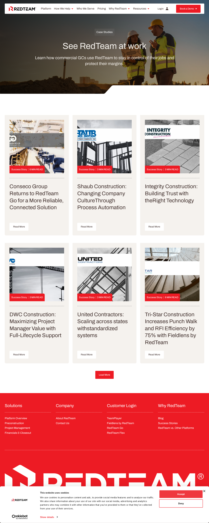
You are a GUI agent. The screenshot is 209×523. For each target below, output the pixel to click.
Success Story (19, 169)
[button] (104, 375)
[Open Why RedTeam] (128, 8)
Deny (181, 503)
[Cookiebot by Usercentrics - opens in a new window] (19, 517)
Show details (47, 517)
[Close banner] (204, 491)
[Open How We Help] (72, 8)
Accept (181, 494)
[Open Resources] (148, 8)
